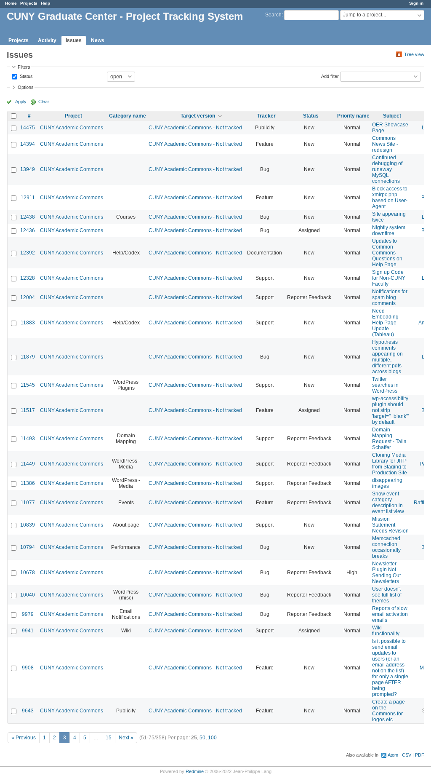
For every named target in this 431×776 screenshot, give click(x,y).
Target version (198, 116)
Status (26, 75)
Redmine (195, 771)
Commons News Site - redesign (385, 144)
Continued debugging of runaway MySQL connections (387, 169)
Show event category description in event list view (388, 502)
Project (73, 116)
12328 (27, 278)
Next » (126, 738)
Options (26, 87)
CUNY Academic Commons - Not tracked (195, 128)
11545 (28, 385)
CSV (406, 754)
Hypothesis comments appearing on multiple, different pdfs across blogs (387, 357)
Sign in (416, 3)
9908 (28, 668)
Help (45, 3)
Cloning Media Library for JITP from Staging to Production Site (389, 464)
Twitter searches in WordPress (385, 385)
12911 (28, 198)
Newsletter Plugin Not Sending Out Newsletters (386, 572)
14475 (27, 128)
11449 (28, 464)
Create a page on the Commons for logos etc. (388, 710)
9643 (28, 711)
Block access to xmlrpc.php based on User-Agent (389, 197)
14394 (27, 144)
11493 (28, 439)
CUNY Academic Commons (71, 128)
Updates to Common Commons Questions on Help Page (387, 253)
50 (202, 738)
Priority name (353, 116)
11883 (28, 323)
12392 (27, 253)
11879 (28, 357)
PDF (419, 754)
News (97, 40)
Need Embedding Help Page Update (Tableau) (385, 322)
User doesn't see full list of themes (387, 595)
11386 (28, 483)
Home (11, 3)
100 (212, 738)
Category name (127, 116)
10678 (27, 572)
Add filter (330, 75)
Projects (28, 3)
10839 (27, 525)
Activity (47, 40)
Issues (74, 40)
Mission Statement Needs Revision (390, 525)
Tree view (414, 54)
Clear (43, 101)
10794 (27, 547)
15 (109, 738)
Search (273, 15)
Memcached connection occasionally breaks (386, 547)
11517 (28, 410)
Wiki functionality (385, 631)
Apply (21, 101)
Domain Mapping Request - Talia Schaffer (389, 438)
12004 (27, 297)
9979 (28, 614)
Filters (24, 67)
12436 (27, 230)
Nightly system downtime (388, 230)
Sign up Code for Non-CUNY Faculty (388, 278)
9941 (28, 631)
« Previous (23, 738)
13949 (27, 169)
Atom (393, 754)
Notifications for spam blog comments (389, 297)
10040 (27, 595)
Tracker (266, 116)
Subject (392, 116)
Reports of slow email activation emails (390, 614)
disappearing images (387, 483)
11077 (28, 503)
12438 (27, 217)
